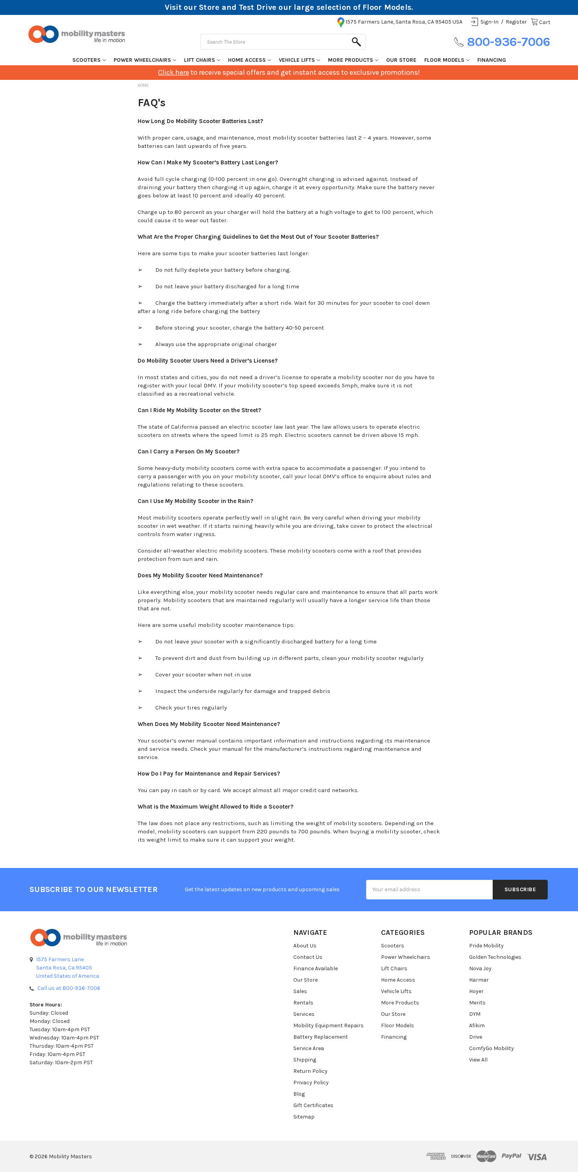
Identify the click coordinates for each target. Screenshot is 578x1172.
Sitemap (304, 1116)
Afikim (477, 1025)
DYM (474, 1014)
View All (478, 1059)
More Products (350, 60)
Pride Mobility (486, 945)
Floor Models (444, 60)
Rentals (303, 1002)
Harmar (479, 980)
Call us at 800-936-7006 (68, 988)
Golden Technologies (495, 957)
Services (304, 1014)
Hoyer (476, 991)
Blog (299, 1094)
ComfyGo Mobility (491, 1048)
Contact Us (307, 957)
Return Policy (310, 1071)
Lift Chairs (199, 60)
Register (516, 21)
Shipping (304, 1059)
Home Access (247, 60)
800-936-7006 (508, 42)
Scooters (86, 60)
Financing (491, 60)
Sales (300, 991)
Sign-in (489, 21)
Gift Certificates (313, 1105)
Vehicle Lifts (297, 60)
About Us (305, 945)
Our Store (401, 60)
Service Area (308, 1048)
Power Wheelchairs (142, 60)
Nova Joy (480, 968)
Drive (475, 1037)
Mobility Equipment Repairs (328, 1025)
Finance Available (315, 968)
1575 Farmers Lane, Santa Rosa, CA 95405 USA (404, 21)
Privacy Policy (311, 1082)
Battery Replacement (320, 1037)
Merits (477, 1002)
